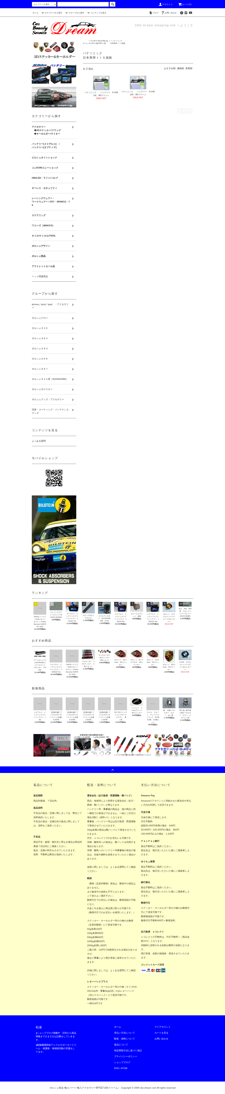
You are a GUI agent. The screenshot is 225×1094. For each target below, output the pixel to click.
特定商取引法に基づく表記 (128, 1050)
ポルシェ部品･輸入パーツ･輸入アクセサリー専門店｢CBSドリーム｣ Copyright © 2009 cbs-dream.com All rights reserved (113, 1087)
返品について (121, 1044)
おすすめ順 (170, 68)
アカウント (167, 4)
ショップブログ (122, 1062)
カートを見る (161, 1032)
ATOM (124, 1068)
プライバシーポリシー (125, 1056)
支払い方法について (124, 1032)
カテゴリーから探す (53, 13)
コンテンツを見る (98, 13)
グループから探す (76, 13)
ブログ (156, 13)
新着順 (188, 68)
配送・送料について (124, 1038)
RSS (116, 1068)
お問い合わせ (171, 13)
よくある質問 (39, 441)
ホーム (36, 13)
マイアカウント (163, 1027)
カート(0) (187, 4)
